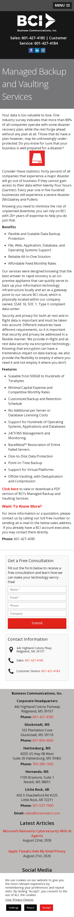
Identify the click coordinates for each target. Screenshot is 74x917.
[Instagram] (42, 50)
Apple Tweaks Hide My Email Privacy (37, 851)
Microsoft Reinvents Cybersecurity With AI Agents (37, 833)
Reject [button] (30, 907)
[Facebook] (31, 50)
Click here (10, 489)
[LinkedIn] (37, 50)
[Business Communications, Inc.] (37, 22)
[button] (62, 5)
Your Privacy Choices (19, 899)
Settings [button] (14, 907)
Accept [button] (46, 907)
